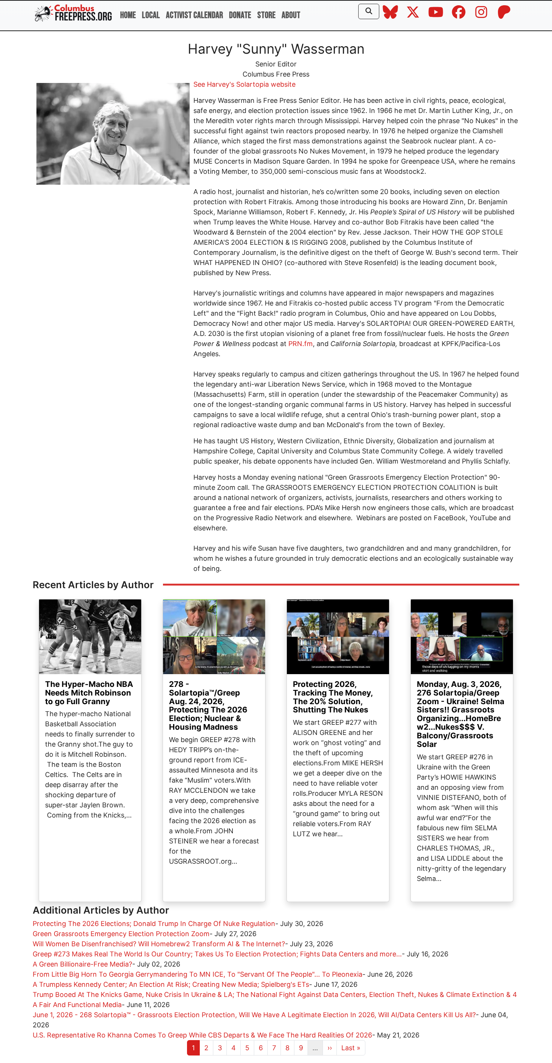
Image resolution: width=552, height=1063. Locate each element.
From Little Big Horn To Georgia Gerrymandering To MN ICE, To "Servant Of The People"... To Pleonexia (197, 974)
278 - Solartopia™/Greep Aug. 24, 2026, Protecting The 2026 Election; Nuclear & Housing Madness (208, 705)
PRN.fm (300, 344)
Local (151, 15)
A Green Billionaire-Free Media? (82, 964)
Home (128, 15)
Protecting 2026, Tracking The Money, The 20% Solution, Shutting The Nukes (333, 697)
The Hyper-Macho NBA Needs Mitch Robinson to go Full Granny (89, 692)
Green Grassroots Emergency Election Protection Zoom (121, 934)
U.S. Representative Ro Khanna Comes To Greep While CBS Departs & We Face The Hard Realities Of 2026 (202, 1035)
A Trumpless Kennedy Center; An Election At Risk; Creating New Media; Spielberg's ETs (171, 984)
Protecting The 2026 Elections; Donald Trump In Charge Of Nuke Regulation (154, 923)
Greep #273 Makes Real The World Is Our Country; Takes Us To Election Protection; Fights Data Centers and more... (217, 954)
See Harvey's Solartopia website (244, 84)
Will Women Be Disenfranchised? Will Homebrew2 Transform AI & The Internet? (159, 944)
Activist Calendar (194, 15)
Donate (240, 15)
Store (266, 15)
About (291, 15)
